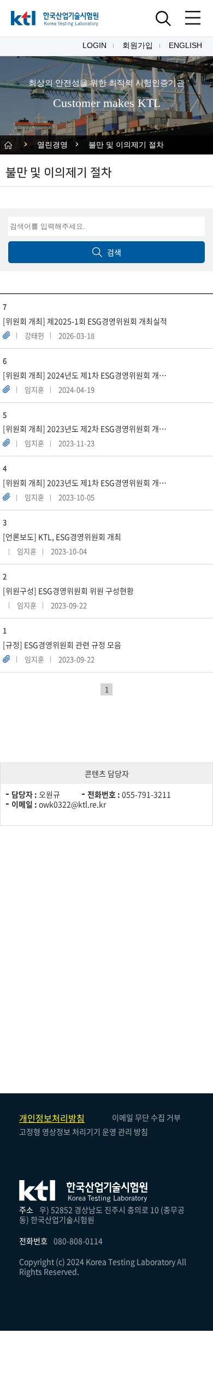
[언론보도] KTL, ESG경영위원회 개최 (62, 537)
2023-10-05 (76, 497)
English (185, 45)
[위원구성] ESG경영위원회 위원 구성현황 (68, 591)
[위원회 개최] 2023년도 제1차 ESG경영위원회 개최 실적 (91, 483)
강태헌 (34, 335)
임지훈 (34, 389)
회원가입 (137, 45)
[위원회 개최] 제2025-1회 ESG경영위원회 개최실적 (85, 321)
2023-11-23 (76, 443)
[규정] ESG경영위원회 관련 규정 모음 (62, 645)
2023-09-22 (69, 605)
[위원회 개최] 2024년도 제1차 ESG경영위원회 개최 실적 (91, 375)
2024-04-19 (76, 389)
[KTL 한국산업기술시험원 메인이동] (54, 18)
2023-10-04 (69, 551)
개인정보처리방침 (52, 1117)
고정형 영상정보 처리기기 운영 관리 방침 (83, 1131)
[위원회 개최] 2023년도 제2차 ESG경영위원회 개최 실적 (91, 429)
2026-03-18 (76, 335)
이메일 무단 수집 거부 (146, 1117)
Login (94, 45)
